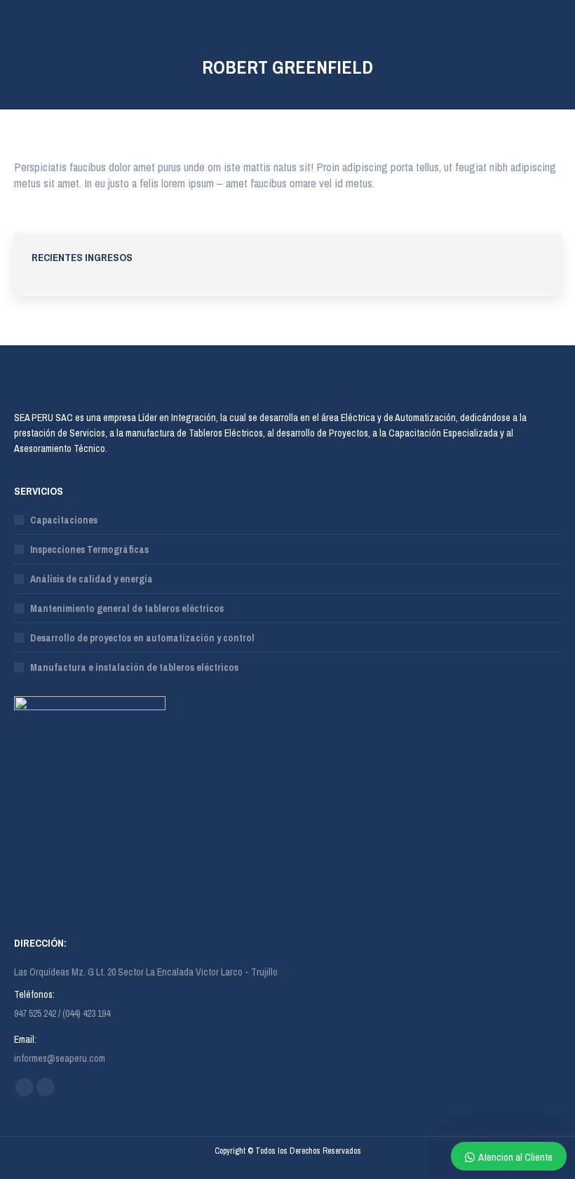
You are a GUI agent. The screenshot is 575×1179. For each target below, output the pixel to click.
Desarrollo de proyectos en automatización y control (142, 638)
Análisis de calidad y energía (91, 579)
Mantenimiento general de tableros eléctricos (127, 608)
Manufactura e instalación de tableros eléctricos (134, 667)
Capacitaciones (63, 520)
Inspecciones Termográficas (89, 549)
